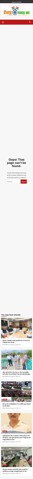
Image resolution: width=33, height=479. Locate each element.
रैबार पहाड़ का (6, 344)
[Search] (30, 21)
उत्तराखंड (4, 336)
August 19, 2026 (14, 408)
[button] (3, 22)
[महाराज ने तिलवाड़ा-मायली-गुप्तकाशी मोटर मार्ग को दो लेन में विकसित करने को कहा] (16, 328)
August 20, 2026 (14, 344)
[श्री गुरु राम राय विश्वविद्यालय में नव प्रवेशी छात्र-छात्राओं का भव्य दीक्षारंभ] (16, 391)
